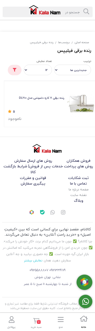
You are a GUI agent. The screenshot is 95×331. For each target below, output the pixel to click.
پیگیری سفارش (33, 183)
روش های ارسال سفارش (33, 160)
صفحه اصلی (81, 42)
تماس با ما (78, 183)
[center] (86, 12)
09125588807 (39, 270)
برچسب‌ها (64, 42)
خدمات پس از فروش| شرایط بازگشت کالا (33, 169)
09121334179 (57, 270)
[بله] (42, 213)
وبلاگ (78, 200)
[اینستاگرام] (63, 213)
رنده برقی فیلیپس (42, 42)
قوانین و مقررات (33, 178)
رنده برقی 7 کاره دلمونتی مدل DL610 (42, 97)
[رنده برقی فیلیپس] (47, 148)
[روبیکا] (31, 213)
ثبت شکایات (78, 178)
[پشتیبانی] (53, 213)
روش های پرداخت (78, 166)
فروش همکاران (78, 160)
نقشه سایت (78, 195)
